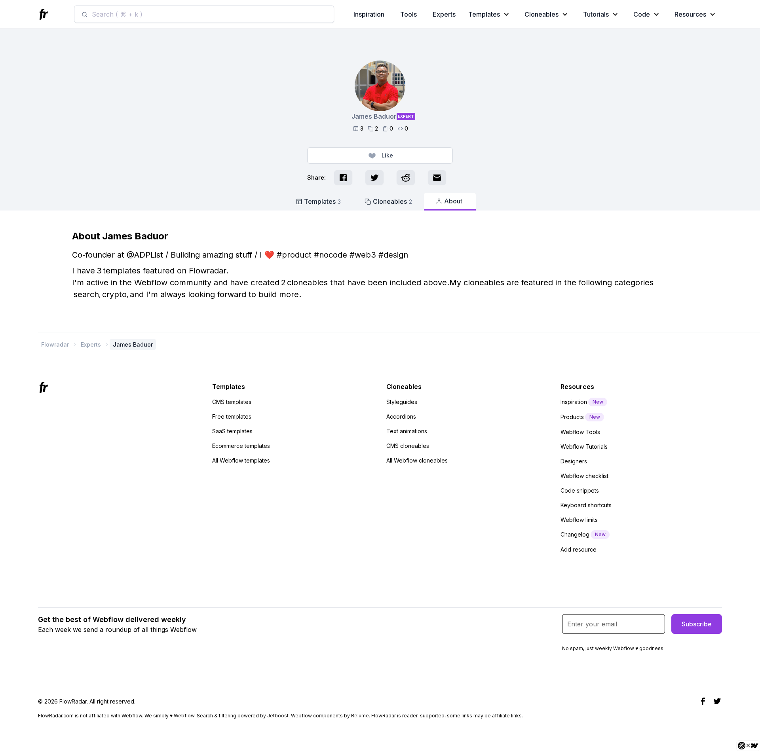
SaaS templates (232, 431)
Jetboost (278, 716)
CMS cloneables (407, 445)
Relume (360, 716)
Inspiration (368, 14)
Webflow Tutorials (584, 446)
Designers (573, 461)
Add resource (578, 549)
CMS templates (231, 401)
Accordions (401, 416)
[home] (44, 14)
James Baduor (133, 344)
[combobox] (204, 14)
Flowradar (55, 344)
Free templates (231, 416)
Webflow (184, 716)
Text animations (406, 431)
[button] (490, 14)
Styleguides (401, 401)
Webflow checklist (584, 475)
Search (86, 294)
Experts (444, 14)
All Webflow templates (241, 460)
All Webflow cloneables (417, 460)
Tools (408, 14)
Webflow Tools (580, 432)
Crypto (114, 294)
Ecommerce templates (241, 445)
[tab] (318, 201)
